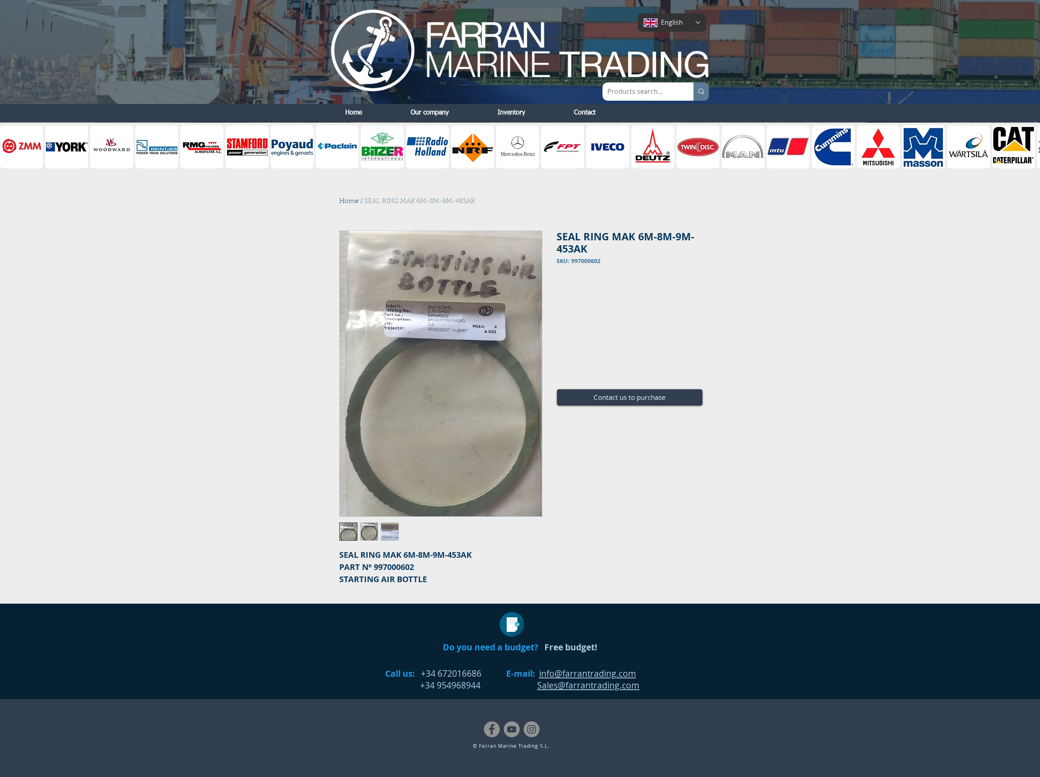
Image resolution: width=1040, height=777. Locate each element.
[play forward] (1030, 146)
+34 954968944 (433, 685)
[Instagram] (532, 729)
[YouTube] (512, 729)
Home (349, 201)
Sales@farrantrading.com (588, 685)
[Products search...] (701, 91)
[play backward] (10, 146)
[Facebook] (492, 729)
